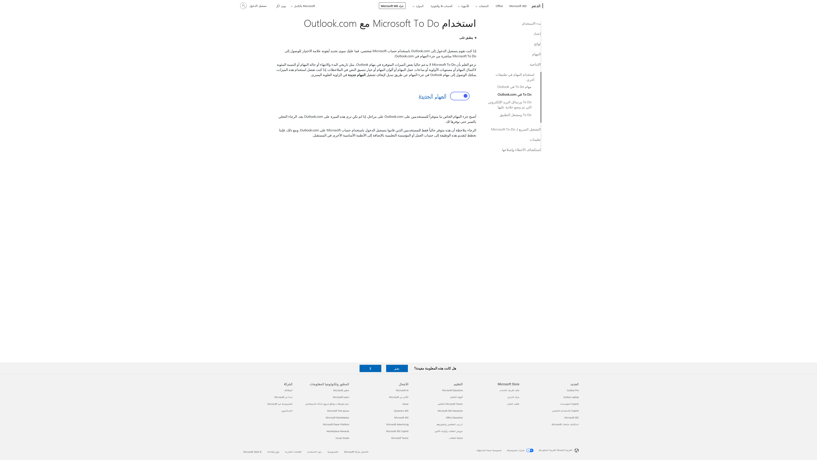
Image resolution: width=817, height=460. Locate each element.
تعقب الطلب (513, 403)
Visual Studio (342, 438)
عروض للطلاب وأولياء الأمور (449, 431)
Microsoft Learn (341, 397)
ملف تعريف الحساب (509, 390)
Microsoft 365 (518, 6)
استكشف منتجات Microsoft (565, 424)
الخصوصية (332, 451)
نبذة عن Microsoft (283, 397)
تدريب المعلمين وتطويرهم (450, 424)
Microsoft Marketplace (337, 417)
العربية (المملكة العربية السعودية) (555, 450)
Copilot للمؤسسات (569, 403)
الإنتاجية (535, 64)
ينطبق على (466, 38)
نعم (396, 368)
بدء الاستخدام (531, 23)
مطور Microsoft (341, 390)
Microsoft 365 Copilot (397, 431)
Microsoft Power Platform (336, 424)
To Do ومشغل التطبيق (515, 114)
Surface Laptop (571, 397)
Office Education (454, 417)
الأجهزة (465, 6)
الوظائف (288, 390)
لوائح (537, 44)
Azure (405, 403)
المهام (536, 54)
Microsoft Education (452, 390)
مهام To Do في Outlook (514, 86)
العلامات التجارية (293, 451)
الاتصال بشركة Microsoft (356, 451)
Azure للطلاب (456, 438)
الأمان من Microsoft (398, 397)
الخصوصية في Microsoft (280, 403)
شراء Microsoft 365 (392, 6)
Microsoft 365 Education (450, 410)
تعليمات (535, 139)
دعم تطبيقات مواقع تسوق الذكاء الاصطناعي (327, 403)
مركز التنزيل (513, 397)
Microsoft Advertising (397, 424)
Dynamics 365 (401, 410)
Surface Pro (573, 390)
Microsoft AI (402, 390)
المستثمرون (287, 410)
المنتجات (483, 6)
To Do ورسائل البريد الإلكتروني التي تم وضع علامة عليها (509, 104)
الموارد (419, 6)
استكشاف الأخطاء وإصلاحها (521, 149)
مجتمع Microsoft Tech (338, 410)
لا (370, 368)
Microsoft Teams (399, 438)
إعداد (537, 33)
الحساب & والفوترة (441, 6)
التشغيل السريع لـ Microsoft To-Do (516, 129)
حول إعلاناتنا (273, 451)
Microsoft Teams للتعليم (450, 403)
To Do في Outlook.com (514, 94)
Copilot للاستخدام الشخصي (565, 410)
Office (499, 6)
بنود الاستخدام (314, 451)
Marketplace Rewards (338, 431)
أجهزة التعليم (456, 397)
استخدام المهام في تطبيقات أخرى (515, 77)
